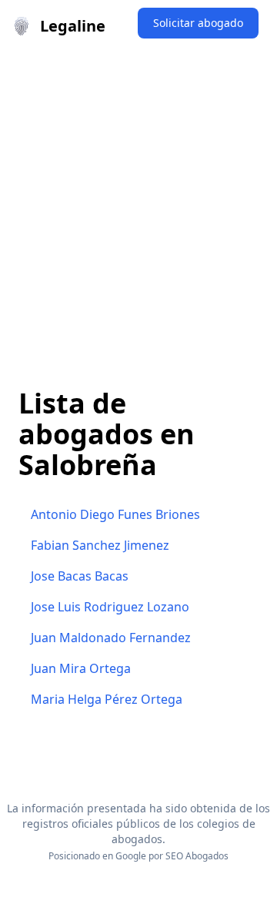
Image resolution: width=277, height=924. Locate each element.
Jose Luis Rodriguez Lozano (110, 606)
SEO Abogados (197, 855)
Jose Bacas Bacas (79, 575)
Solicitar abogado (198, 22)
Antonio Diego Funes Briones (115, 514)
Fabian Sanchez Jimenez (100, 545)
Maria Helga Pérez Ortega (106, 699)
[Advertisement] (138, 198)
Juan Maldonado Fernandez (111, 637)
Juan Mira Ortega (81, 668)
